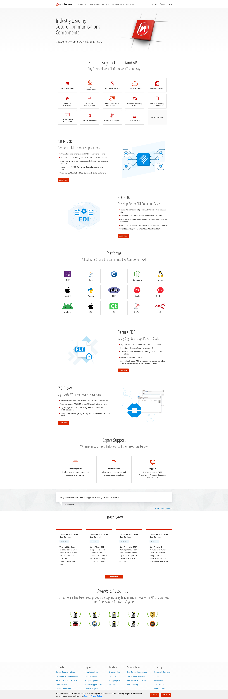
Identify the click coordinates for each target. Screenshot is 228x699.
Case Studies (159, 684)
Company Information (162, 672)
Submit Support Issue (93, 684)
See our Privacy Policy (93, 696)
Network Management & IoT (67, 680)
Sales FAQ (113, 676)
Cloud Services (61, 684)
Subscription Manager (136, 676)
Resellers (112, 684)
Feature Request (91, 689)
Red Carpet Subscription (137, 672)
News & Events (159, 689)
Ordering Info (114, 672)
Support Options (91, 680)
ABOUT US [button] (130, 4)
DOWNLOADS (95, 4)
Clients (156, 676)
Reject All (154, 695)
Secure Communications (65, 672)
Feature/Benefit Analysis (137, 680)
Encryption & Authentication (67, 676)
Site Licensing (132, 684)
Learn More (63, 180)
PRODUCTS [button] (82, 4)
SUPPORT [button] (105, 4)
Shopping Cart (115, 680)
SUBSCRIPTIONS (118, 4)
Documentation (91, 676)
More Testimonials (162, 508)
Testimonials (159, 680)
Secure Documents (63, 689)
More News (114, 576)
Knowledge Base (91, 672)
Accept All (166, 695)
